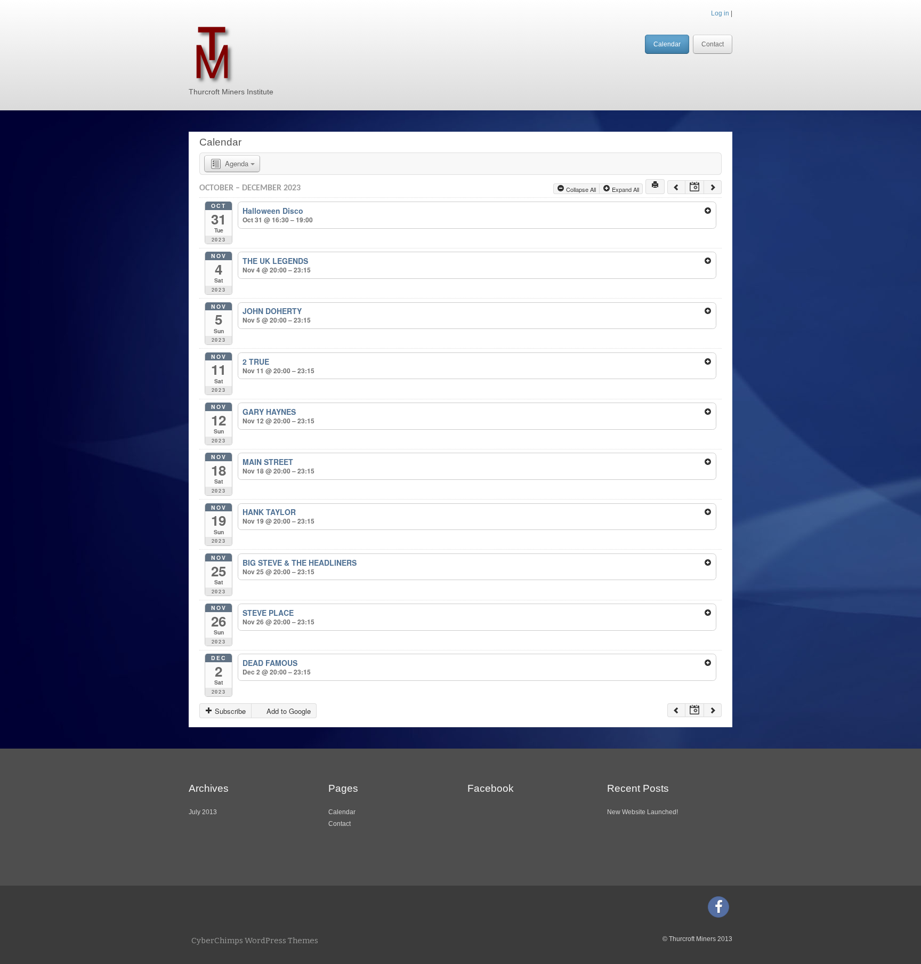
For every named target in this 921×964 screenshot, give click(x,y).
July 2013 (203, 812)
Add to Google (287, 711)
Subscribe (229, 711)
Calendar (667, 44)
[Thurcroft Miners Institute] (212, 52)
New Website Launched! (642, 812)
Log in (720, 13)
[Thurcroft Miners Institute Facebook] (718, 907)
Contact (712, 44)
